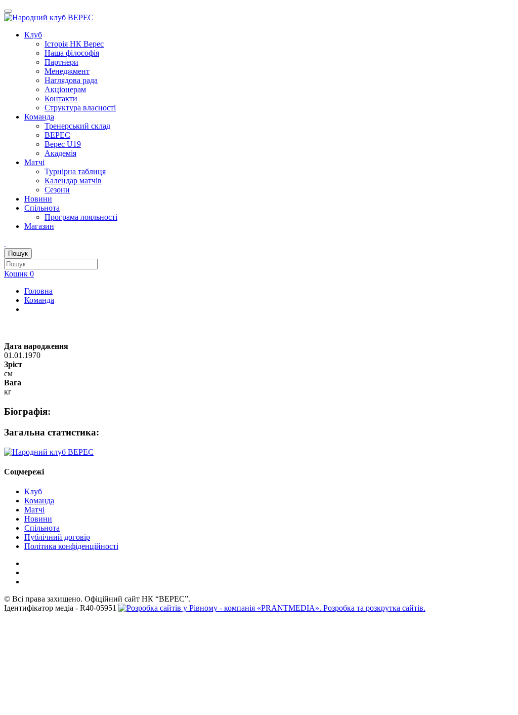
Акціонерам (65, 89)
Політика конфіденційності (71, 546)
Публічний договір (57, 537)
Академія (60, 153)
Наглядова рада (71, 80)
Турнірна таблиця (75, 171)
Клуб (33, 34)
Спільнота (42, 208)
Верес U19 (63, 144)
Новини (38, 198)
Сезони (57, 189)
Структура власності (80, 107)
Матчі (34, 162)
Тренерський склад (77, 126)
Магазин (39, 226)
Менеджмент (67, 71)
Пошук (18, 253)
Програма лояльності (81, 217)
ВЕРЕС (57, 135)
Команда (39, 116)
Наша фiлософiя (72, 53)
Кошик (19, 273)
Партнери (61, 62)
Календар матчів (73, 180)
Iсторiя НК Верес (74, 43)
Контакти (61, 98)
